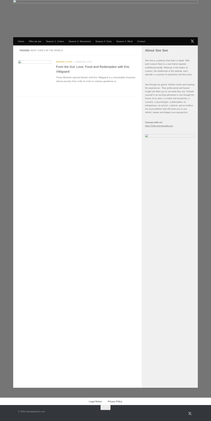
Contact (141, 41)
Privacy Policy (115, 401)
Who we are (35, 41)
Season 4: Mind (124, 41)
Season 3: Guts (103, 41)
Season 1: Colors (55, 41)
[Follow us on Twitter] (192, 41)
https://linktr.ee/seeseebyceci (159, 126)
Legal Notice (95, 401)
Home (21, 41)
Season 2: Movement (80, 41)
